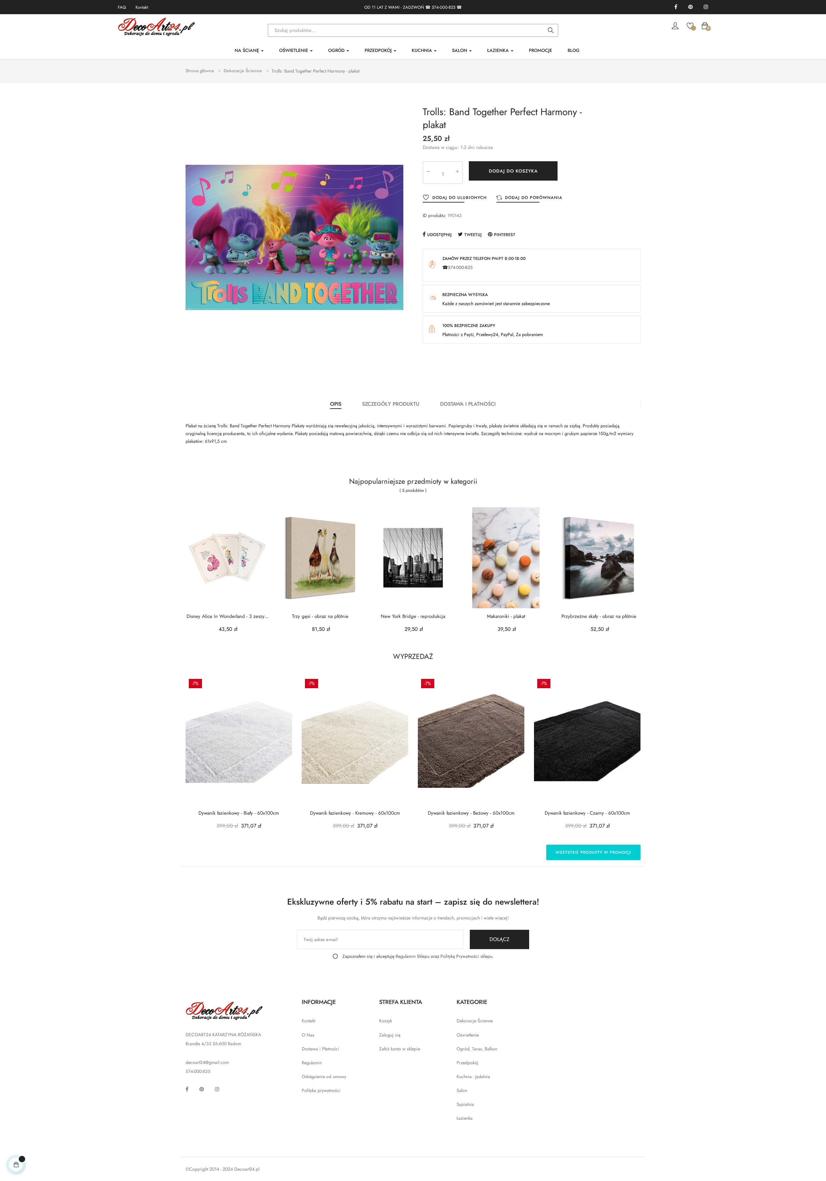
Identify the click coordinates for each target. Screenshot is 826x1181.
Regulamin (312, 1062)
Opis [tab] (335, 404)
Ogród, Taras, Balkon (477, 1049)
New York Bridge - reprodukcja (413, 616)
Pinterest (504, 235)
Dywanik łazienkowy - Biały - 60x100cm (238, 813)
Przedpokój (467, 1062)
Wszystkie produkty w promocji (593, 852)
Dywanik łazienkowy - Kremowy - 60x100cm (355, 813)
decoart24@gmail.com (207, 1062)
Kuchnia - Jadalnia (473, 1076)
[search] (551, 30)
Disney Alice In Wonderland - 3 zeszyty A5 (227, 616)
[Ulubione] (690, 25)
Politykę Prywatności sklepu (466, 956)
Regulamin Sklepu (412, 956)
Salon (462, 1090)
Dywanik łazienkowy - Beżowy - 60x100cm (471, 813)
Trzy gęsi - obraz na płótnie (320, 616)
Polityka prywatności (321, 1090)
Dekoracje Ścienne (475, 1020)
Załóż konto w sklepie (399, 1049)
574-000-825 (443, 7)
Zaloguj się (389, 1035)
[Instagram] (706, 7)
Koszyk (385, 1020)
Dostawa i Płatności (320, 1049)
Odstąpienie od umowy (324, 1076)
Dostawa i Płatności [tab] (468, 404)
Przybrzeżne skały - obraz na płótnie (598, 616)
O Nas (308, 1035)
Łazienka (465, 1118)
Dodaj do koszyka (513, 171)
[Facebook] (675, 7)
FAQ (122, 7)
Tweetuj (473, 235)
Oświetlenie (468, 1035)
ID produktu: (434, 215)
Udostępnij (439, 235)
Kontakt (142, 7)
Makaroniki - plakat (506, 616)
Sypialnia (465, 1104)
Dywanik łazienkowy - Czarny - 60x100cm (587, 813)
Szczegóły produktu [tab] (390, 404)
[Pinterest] (690, 7)
